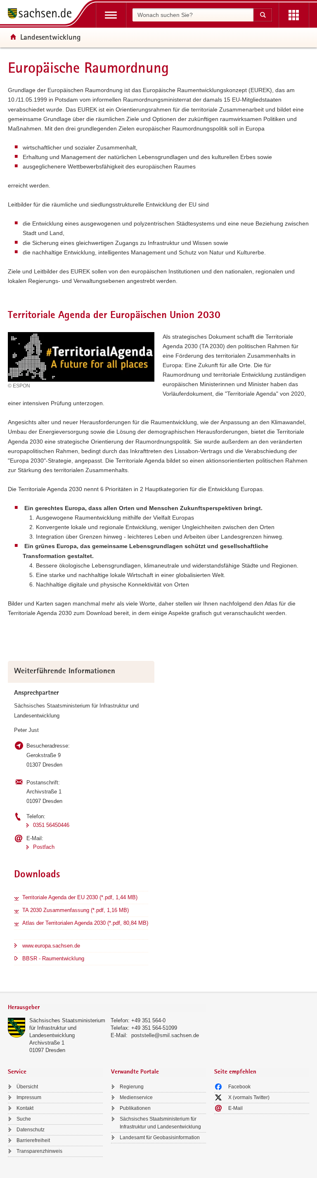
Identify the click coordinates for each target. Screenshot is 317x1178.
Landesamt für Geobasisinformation (160, 1137)
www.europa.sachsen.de (51, 946)
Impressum (29, 1097)
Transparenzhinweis (39, 1151)
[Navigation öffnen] (110, 15)
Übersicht (27, 1087)
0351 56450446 (51, 825)
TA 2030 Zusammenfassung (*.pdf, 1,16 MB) (75, 910)
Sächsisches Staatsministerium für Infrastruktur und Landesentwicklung (67, 1027)
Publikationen (135, 1108)
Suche (24, 1119)
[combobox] (192, 15)
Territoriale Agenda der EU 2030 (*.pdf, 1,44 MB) (79, 897)
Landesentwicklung (50, 37)
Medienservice (136, 1097)
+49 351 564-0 (148, 1020)
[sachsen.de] (42, 14)
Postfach (43, 847)
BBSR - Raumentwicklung (53, 958)
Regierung (132, 1087)
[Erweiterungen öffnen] (293, 15)
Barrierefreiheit (33, 1140)
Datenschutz (31, 1130)
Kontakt (25, 1108)
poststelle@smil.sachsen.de (165, 1035)
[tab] (107, 1008)
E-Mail (235, 1108)
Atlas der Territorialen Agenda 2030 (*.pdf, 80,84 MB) (85, 923)
